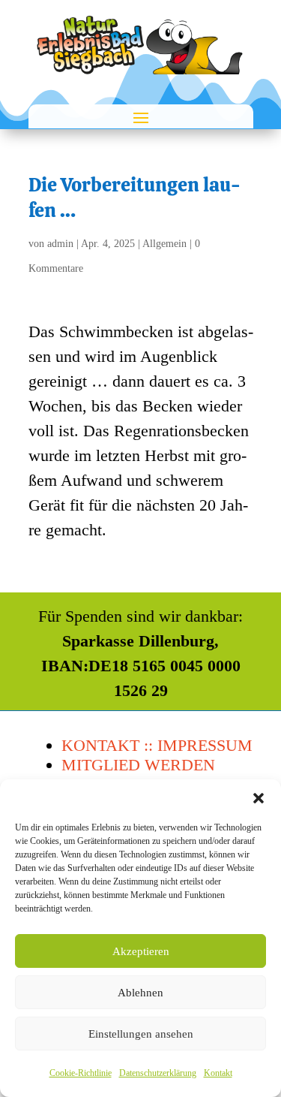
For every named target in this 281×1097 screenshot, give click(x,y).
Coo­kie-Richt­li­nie (80, 1073)
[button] (258, 798)
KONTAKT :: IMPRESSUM (157, 745)
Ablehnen (140, 993)
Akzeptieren (140, 951)
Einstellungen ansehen (140, 1034)
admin (60, 243)
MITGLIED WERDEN (138, 764)
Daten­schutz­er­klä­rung (157, 1073)
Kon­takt (218, 1073)
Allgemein (164, 243)
